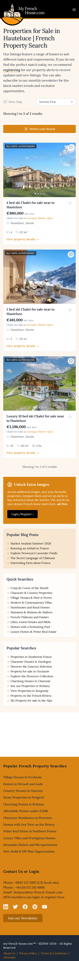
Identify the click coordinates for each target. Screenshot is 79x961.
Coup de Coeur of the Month (29, 588)
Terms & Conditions (54, 953)
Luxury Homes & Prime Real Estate (34, 632)
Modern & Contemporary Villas (31, 602)
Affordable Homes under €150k (25, 811)
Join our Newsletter (23, 918)
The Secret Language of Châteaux (33, 558)
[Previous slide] (7, 170)
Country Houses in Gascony (23, 791)
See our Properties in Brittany (30, 686)
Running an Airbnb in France (30, 548)
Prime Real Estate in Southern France (30, 831)
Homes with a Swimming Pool (30, 627)
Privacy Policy (28, 953)
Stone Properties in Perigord (23, 797)
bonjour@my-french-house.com (38, 892)
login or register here (48, 897)
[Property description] (70, 203)
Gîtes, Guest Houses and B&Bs (30, 622)
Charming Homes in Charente (30, 681)
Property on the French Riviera (31, 695)
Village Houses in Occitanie (22, 777)
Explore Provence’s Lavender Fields (34, 553)
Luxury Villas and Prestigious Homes (29, 838)
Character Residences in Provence (27, 818)
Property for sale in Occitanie (30, 671)
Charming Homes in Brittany (23, 804)
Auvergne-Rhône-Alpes (39, 218)
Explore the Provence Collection (32, 676)
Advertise (9, 957)
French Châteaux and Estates (30, 617)
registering (11, 70)
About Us (9, 953)
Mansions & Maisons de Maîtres (31, 612)
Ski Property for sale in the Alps (31, 700)
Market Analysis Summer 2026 (31, 543)
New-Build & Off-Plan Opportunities (29, 851)
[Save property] (71, 147)
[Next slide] (72, 170)
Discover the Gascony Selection (31, 666)
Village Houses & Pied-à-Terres (31, 598)
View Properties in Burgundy (29, 691)
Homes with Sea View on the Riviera (29, 824)
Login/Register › (22, 514)
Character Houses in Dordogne (31, 661)
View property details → (22, 239)
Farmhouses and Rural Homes (30, 607)
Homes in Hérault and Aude (23, 784)
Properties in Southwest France (31, 657)
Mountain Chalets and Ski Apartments (30, 845)
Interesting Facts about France (31, 563)
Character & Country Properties (31, 593)
